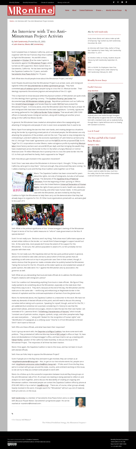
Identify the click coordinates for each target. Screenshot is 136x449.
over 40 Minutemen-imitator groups (36, 101)
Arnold (18, 104)
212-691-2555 (117, 446)
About (74, 10)
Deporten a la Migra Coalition (50, 331)
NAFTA (57, 140)
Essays (114, 10)
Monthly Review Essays (97, 80)
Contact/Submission (86, 10)
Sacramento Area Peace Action (24, 74)
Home (67, 10)
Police (50, 112)
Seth (13, 398)
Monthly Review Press (30, 2)
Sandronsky (20, 398)
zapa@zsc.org (42, 385)
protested (16, 60)
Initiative (56, 112)
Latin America (18, 44)
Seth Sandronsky (21, 41)
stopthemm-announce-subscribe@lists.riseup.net (36, 364)
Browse (98, 10)
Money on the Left (63, 2)
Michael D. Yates (93, 145)
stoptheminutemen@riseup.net (25, 361)
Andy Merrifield (93, 91)
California (37, 112)
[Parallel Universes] (104, 103)
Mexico (28, 44)
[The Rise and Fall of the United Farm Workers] (103, 158)
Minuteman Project (38, 63)
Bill (58, 104)
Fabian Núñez (17, 340)
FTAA (77, 140)
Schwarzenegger (28, 104)
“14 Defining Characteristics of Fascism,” (54, 311)
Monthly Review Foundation (120, 439)
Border (44, 112)
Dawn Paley (105, 50)
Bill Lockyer (61, 334)
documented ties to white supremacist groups (46, 86)
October (26, 60)
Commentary (38, 44)
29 (30, 60)
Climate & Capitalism (47, 2)
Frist (62, 104)
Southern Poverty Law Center (61, 98)
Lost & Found (93, 131)
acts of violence (27, 88)
